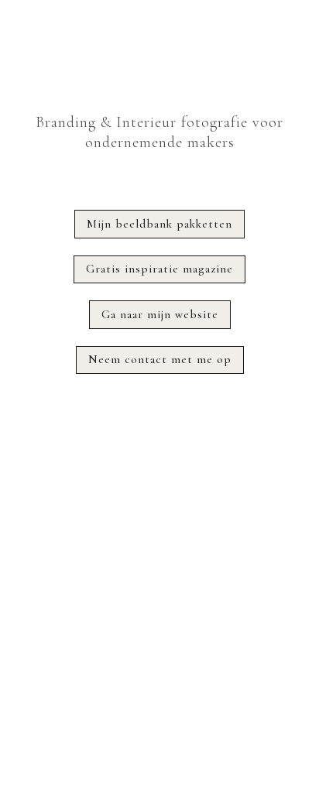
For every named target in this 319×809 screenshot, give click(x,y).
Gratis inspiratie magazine (159, 269)
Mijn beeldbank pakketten (159, 224)
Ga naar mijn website (159, 314)
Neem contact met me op (160, 359)
